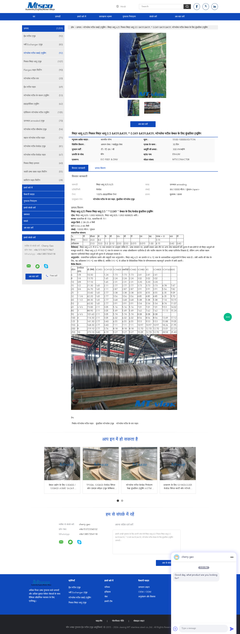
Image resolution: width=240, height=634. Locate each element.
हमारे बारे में (81, 16)
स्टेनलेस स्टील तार (43, 78)
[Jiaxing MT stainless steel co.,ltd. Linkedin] (214, 6)
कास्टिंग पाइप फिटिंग (43, 180)
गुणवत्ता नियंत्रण (129, 16)
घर (34, 16)
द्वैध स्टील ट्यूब (43, 36)
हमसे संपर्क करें (30, 208)
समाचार (27, 214)
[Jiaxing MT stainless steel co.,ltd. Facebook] (196, 6)
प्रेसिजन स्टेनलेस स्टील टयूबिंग (43, 112)
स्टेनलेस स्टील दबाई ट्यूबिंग (43, 53)
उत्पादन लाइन (144, 587)
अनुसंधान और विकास (146, 597)
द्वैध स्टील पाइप (43, 87)
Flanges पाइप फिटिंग (43, 70)
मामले (26, 221)
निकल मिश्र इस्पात (43, 163)
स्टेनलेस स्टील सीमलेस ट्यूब (43, 129)
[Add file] (175, 628)
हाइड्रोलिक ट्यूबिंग (43, 104)
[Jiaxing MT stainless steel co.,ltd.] (28, 266)
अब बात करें (179, 16)
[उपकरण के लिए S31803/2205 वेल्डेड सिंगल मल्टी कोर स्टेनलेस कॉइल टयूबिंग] (178, 465)
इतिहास (107, 592)
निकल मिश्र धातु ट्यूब (43, 61)
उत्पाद (43, 28)
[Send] (231, 628)
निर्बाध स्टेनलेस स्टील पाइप (83, 423)
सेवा (106, 597)
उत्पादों (57, 16)
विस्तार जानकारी (78, 168)
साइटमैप (99, 621)
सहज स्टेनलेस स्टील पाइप (43, 138)
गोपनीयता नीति (118, 621)
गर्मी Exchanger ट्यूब (43, 45)
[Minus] (232, 557)
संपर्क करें (153, 16)
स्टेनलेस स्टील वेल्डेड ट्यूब (43, 146)
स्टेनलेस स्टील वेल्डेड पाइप (43, 155)
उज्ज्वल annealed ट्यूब (43, 121)
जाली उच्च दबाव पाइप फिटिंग (43, 172)
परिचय (107, 587)
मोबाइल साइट (139, 621)
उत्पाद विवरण (100, 168)
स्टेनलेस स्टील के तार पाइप (127, 423)
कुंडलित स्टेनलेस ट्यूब (105, 423)
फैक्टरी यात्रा (29, 194)
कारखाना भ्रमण (105, 16)
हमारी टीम (108, 601)
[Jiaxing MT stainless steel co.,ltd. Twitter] (205, 6)
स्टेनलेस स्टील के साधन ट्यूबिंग (43, 95)
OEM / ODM (144, 592)
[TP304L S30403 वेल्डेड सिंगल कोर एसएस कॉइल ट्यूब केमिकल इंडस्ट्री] (101, 465)
